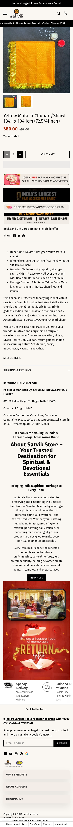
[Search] (58, 13)
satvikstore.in (30, 814)
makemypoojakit (31, 734)
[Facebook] (5, 753)
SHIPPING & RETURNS (17, 370)
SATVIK (48, 734)
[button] (36, 164)
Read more (36, 577)
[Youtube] (10, 753)
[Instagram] (16, 753)
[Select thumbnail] (10, 101)
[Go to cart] (66, 13)
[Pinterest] (21, 753)
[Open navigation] (5, 13)
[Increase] (20, 154)
